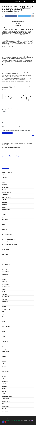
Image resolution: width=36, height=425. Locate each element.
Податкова (7, 13)
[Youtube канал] (5, 421)
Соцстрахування (5, 386)
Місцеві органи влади (6, 309)
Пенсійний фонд (5, 349)
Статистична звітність (6, 389)
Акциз (3, 174)
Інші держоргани (5, 252)
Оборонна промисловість (7, 333)
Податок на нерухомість (6, 363)
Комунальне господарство (7, 261)
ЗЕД (2, 247)
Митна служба (4, 269)
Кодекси (3, 259)
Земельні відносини (5, 249)
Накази (3, 321)
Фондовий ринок (5, 411)
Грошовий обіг (4, 199)
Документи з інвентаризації (7, 212)
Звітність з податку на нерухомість (8, 241)
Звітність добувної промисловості (8, 232)
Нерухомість (4, 328)
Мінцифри (4, 306)
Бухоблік (3, 180)
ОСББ (3, 338)
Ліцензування (4, 266)
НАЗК (3, 319)
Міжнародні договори (6, 271)
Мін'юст (3, 272)
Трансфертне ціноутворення (7, 396)
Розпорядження (5, 381)
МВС (3, 267)
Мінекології (4, 279)
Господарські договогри (6, 192)
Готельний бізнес (5, 194)
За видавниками (5, 219)
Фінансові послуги (5, 406)
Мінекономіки (4, 281)
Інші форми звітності (6, 256)
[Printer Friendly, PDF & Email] (18, 20)
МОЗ (3, 311)
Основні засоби (5, 341)
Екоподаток (4, 214)
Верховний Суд (4, 185)
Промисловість (5, 373)
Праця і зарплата (5, 369)
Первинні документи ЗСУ (6, 353)
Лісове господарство (6, 264)
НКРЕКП (3, 329)
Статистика (4, 388)
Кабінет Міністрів (5, 257)
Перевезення (4, 354)
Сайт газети (3, 418)
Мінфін (3, 304)
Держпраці (4, 207)
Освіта (3, 339)
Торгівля (3, 393)
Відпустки (4, 189)
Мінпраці (3, 291)
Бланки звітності (5, 175)
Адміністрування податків (7, 172)
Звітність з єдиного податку (7, 234)
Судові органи (4, 391)
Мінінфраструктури (5, 284)
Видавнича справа (5, 187)
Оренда (3, 336)
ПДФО (3, 348)
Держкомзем (4, 204)
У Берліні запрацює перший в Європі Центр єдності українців (11, 147)
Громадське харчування (6, 197)
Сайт (19, 126)
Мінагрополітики (5, 274)
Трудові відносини (5, 398)
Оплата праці (4, 334)
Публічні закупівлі (5, 374)
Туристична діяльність (6, 401)
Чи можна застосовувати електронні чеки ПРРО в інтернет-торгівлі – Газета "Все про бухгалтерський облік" (17, 163)
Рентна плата (4, 376)
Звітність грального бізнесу (7, 231)
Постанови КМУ (5, 368)
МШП (3, 316)
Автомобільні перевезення (7, 170)
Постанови (4, 366)
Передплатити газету (9, 418)
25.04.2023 (3, 13)
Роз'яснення (11, 13)
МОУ (3, 314)
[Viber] (32, 420)
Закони (3, 224)
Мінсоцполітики (5, 301)
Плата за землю (5, 358)
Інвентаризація (5, 251)
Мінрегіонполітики (5, 296)
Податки (3, 359)
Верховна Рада (4, 184)
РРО (4, 89)
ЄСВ (3, 217)
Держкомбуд (4, 202)
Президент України (5, 371)
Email (3, 126)
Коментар (4, 111)
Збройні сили (4, 229)
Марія (3, 155)
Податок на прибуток (6, 364)
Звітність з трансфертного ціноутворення (9, 244)
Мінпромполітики (5, 292)
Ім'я (3, 122)
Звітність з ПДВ (5, 236)
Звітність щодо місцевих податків (8, 246)
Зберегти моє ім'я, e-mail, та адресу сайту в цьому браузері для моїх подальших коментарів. (17, 130)
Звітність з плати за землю (7, 237)
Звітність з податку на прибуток (8, 242)
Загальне (3, 222)
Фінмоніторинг (4, 408)
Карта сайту (15, 418)
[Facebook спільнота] (3, 421)
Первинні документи (5, 351)
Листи (3, 262)
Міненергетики (4, 282)
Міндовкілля (4, 277)
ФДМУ (3, 403)
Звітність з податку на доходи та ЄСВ (8, 239)
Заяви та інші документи (6, 227)
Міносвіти (4, 289)
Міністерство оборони (6, 286)
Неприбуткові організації (6, 326)
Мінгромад (4, 276)
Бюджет (3, 182)
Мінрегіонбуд (4, 294)
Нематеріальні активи (6, 324)
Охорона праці (4, 344)
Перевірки (4, 356)
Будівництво (4, 177)
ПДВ (3, 346)
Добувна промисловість (6, 209)
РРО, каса (14, 13)
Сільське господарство (6, 384)
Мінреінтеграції (4, 299)
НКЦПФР (3, 331)
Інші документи (5, 254)
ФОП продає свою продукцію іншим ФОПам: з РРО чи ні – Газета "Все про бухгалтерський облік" (16, 158)
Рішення (3, 378)
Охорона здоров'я (5, 343)
